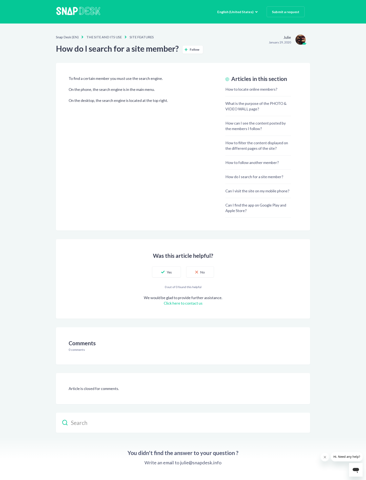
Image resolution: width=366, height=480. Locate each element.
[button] (166, 272)
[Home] (78, 12)
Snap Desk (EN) (67, 37)
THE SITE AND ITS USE (104, 37)
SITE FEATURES (142, 37)
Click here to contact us (183, 303)
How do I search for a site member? (254, 176)
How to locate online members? (251, 89)
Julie (287, 37)
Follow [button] (195, 49)
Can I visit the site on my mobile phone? (257, 191)
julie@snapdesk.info (201, 462)
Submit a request (285, 12)
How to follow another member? (252, 162)
